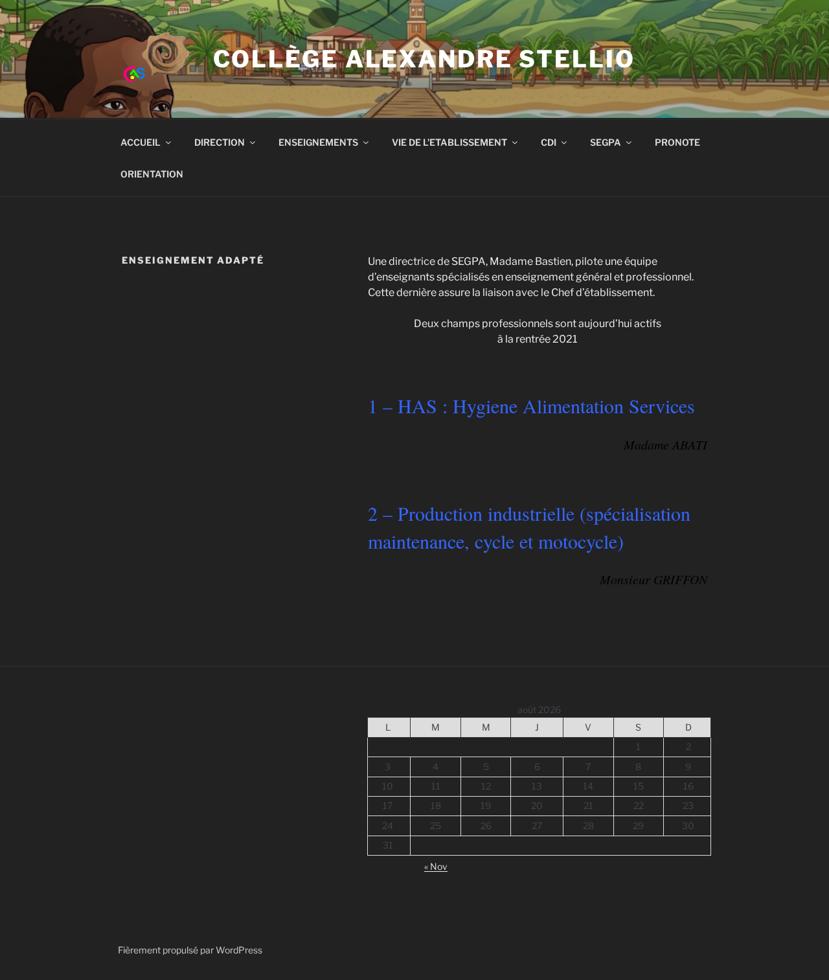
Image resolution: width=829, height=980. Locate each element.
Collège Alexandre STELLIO (424, 59)
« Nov (436, 866)
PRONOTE (677, 142)
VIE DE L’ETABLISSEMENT (449, 142)
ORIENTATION (151, 173)
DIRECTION (219, 142)
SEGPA (605, 142)
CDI (548, 142)
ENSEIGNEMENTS (318, 142)
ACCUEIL (140, 142)
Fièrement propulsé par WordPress (190, 949)
